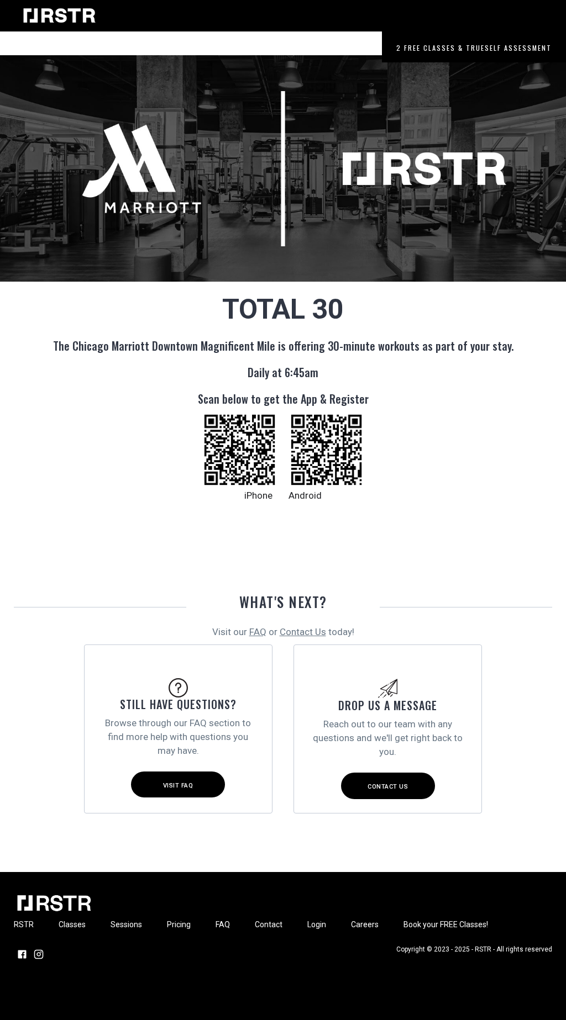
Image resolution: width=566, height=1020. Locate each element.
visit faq (178, 785)
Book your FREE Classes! (445, 924)
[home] (60, 15)
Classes (98, 48)
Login (316, 48)
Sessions (147, 48)
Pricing (193, 48)
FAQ (257, 631)
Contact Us (303, 631)
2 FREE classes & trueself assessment (474, 48)
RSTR (56, 48)
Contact (275, 48)
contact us (388, 786)
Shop (233, 48)
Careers (359, 48)
